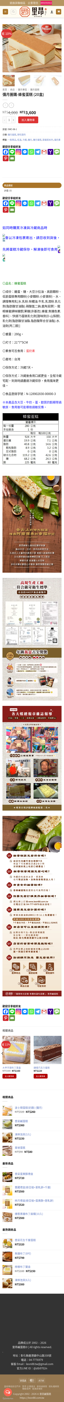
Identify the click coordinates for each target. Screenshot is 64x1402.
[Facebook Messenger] (25, 152)
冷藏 (24, 139)
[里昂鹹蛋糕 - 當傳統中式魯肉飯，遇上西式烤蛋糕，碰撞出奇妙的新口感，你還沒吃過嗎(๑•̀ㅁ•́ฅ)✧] (33, 12)
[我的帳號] (51, 11)
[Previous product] (11, 105)
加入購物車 (28, 120)
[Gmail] (44, 152)
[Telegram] (38, 152)
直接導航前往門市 (12, 1386)
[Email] (12, 158)
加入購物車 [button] (9, 1076)
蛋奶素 (57, 139)
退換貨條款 (37, 1388)
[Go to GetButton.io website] (8, 1399)
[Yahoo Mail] (50, 152)
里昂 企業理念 (28, 1386)
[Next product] (5, 105)
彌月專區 (22, 89)
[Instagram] (18, 152)
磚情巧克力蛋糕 (42, 1067)
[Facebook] (6, 152)
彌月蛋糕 (34, 89)
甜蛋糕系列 (48, 139)
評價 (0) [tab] (8, 190)
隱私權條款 (54, 1386)
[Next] (56, 48)
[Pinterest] (6, 158)
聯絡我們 (26, 1388)
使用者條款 (42, 1386)
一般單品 (12, 139)
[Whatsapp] (31, 152)
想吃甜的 (21, 134)
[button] (5, 11)
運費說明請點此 (46, 3)
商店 (12, 89)
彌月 (30, 139)
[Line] (12, 152)
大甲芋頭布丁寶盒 (11, 1067)
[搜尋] (13, 11)
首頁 (4, 89)
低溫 (19, 139)
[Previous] (8, 48)
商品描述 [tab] (8, 185)
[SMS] (57, 152)
